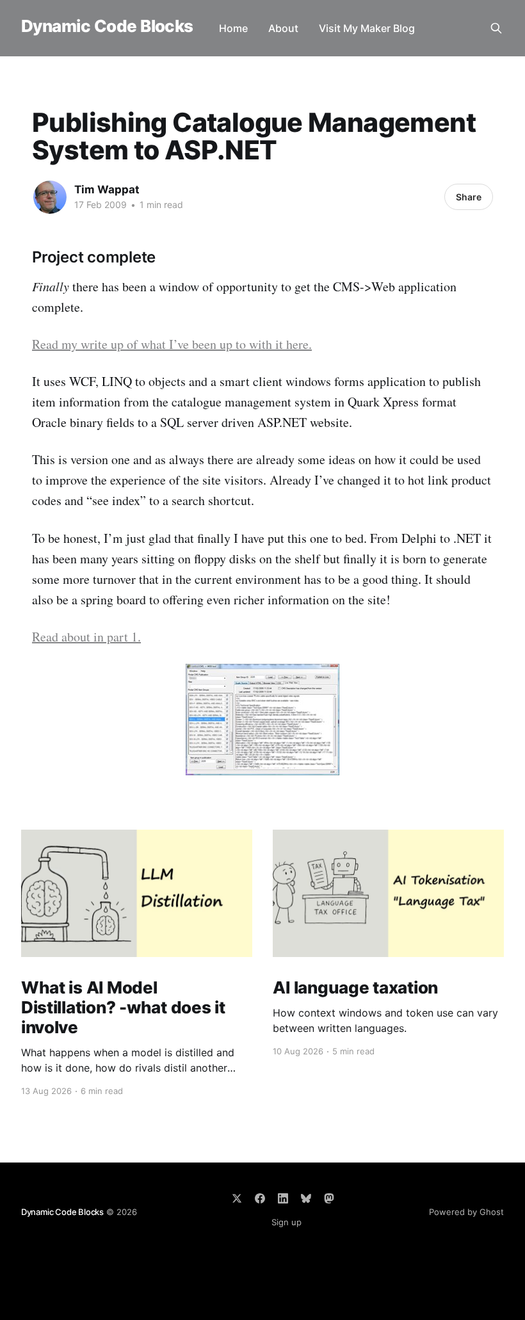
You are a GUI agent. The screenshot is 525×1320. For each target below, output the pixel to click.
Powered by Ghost (466, 1212)
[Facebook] (260, 1198)
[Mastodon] (329, 1198)
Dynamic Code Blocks (107, 26)
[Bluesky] (306, 1198)
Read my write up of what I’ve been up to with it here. (172, 344)
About (283, 28)
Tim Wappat (107, 189)
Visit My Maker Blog (367, 28)
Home (233, 28)
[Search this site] (496, 28)
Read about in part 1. (86, 636)
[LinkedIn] (283, 1198)
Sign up (286, 1222)
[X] (237, 1198)
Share (468, 196)
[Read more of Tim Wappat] (50, 197)
